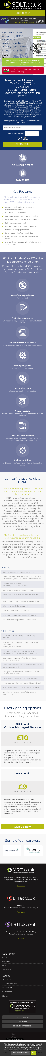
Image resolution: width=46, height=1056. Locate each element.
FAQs (4, 965)
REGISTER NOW (23, 1017)
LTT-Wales (6, 961)
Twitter (14, 1035)
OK (33, 1053)
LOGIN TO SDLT (22, 13)
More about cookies (21, 1053)
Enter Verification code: (16, 133)
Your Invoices (7, 987)
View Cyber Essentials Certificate (24, 22)
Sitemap (5, 996)
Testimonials (7, 970)
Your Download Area (9, 983)
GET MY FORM (23, 144)
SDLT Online (6, 979)
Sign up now (22, 827)
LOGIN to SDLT (22, 1022)
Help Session (7, 992)
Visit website (21, 886)
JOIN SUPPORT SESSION (22, 1026)
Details (4, 957)
